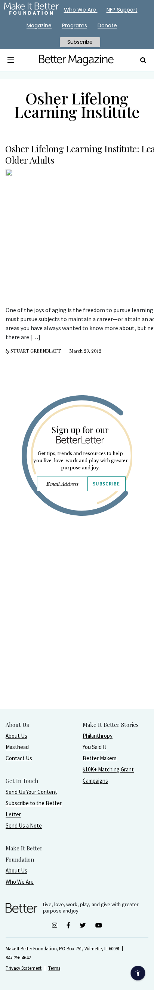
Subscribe (106, 484)
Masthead (17, 746)
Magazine (39, 25)
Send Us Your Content (31, 791)
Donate (107, 25)
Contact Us (19, 758)
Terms (54, 968)
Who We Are (20, 881)
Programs (74, 25)
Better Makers (100, 758)
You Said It (95, 746)
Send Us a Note (24, 825)
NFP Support (122, 9)
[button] (11, 60)
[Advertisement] (77, 631)
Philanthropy (98, 735)
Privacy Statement (23, 968)
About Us (16, 735)
